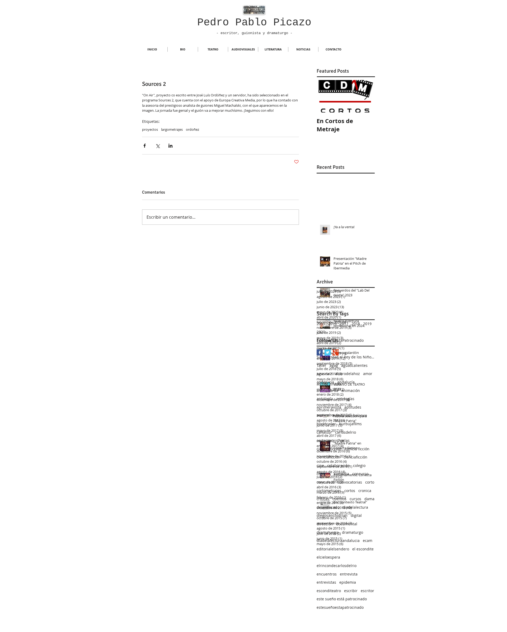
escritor (367, 590)
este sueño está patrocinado (342, 598)
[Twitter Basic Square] (328, 352)
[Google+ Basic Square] (335, 352)
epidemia (347, 582)
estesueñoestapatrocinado (340, 607)
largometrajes (172, 129)
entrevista (349, 574)
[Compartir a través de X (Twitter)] (157, 145)
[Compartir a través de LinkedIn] (170, 145)
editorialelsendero (333, 548)
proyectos (150, 129)
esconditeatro (329, 590)
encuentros (327, 574)
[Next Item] (366, 96)
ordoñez (192, 129)
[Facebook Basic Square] (320, 352)
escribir (351, 590)
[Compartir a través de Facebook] (144, 145)
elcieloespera (328, 557)
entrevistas (326, 582)
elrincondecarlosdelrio (336, 565)
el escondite (363, 548)
